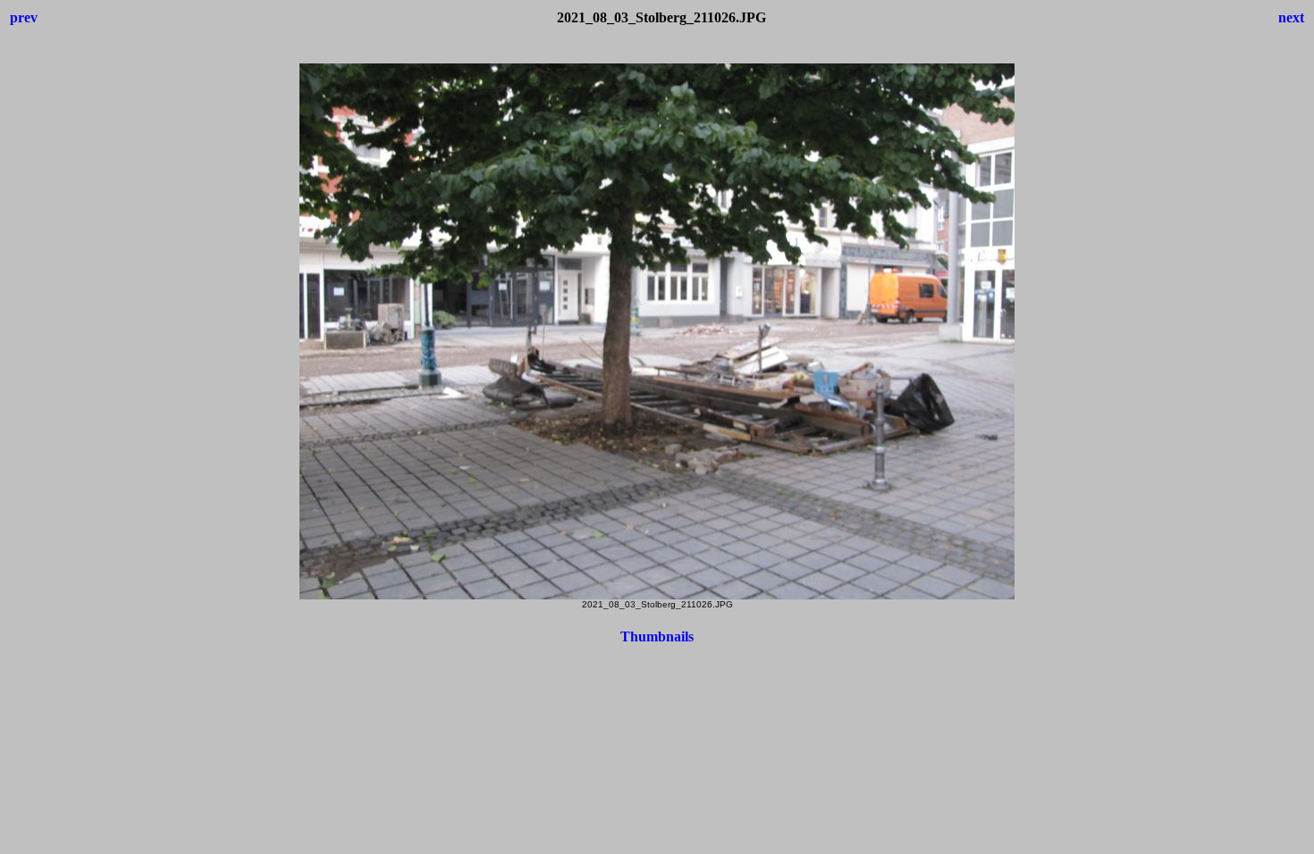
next (1291, 17)
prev (24, 17)
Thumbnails (657, 636)
